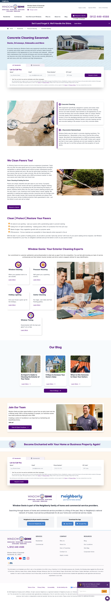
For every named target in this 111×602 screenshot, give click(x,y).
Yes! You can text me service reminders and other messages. (28, 79)
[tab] (6, 16)
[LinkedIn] (24, 558)
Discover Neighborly (35, 523)
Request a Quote (92, 75)
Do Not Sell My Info (62, 587)
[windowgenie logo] (19, 540)
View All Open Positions (19, 427)
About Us (63, 544)
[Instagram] (28, 558)
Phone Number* (51, 72)
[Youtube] (20, 558)
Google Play (82, 523)
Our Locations (88, 544)
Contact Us (63, 551)
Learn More (12, 280)
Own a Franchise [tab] (103, 7)
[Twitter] (16, 558)
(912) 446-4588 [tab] (99, 16)
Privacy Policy (46, 82)
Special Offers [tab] (92, 7)
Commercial (36, 65)
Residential (17, 65)
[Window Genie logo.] (13, 8)
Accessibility (51, 587)
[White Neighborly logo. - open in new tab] (5, 1)
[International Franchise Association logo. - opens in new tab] (10, 563)
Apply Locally (64, 555)
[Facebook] (8, 558)
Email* (30, 72)
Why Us (62, 541)
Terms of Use (31, 587)
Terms (39, 82)
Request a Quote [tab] (80, 15)
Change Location (33, 9)
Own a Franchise (65, 548)
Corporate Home (89, 551)
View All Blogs (54, 390)
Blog (85, 541)
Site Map (86, 548)
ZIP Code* (69, 72)
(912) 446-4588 (16, 547)
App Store (69, 523)
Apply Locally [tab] (82, 7)
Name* (11, 72)
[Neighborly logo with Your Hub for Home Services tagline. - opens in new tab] (71, 497)
